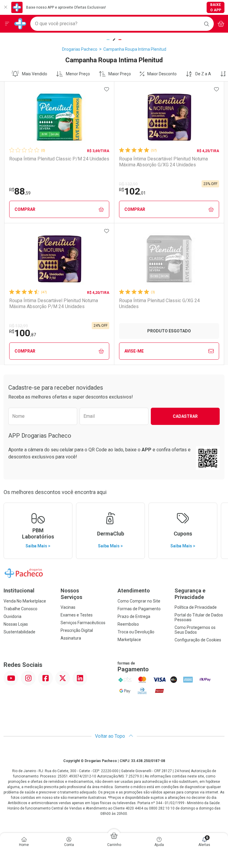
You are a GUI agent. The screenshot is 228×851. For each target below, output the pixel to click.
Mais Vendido (34, 73)
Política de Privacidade (196, 607)
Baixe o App (215, 7)
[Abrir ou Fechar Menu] (7, 24)
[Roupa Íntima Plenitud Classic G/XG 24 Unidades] (169, 259)
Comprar (25, 209)
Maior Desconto (162, 73)
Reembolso (128, 624)
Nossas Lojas (16, 624)
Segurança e (190, 593)
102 (132, 191)
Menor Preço (78, 73)
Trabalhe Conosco (20, 608)
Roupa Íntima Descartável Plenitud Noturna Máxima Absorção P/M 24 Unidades (53, 303)
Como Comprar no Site (139, 601)
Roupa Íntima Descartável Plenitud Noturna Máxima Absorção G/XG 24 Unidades (163, 161)
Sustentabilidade (19, 632)
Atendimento (134, 590)
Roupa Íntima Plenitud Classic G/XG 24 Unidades (159, 303)
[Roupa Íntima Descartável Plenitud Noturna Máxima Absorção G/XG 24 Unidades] (169, 117)
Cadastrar (185, 416)
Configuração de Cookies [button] (198, 640)
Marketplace (129, 639)
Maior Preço (119, 73)
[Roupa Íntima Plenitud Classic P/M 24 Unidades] (59, 117)
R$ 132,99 (128, 184)
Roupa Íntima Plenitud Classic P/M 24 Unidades (59, 159)
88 (20, 191)
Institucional (19, 590)
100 (22, 333)
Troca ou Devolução (136, 632)
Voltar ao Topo (110, 736)
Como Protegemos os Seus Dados (195, 630)
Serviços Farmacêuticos (83, 622)
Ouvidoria (12, 616)
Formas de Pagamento (139, 608)
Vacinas (68, 607)
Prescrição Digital (77, 630)
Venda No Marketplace (25, 601)
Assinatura (71, 638)
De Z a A (203, 73)
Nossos (71, 593)
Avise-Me (134, 351)
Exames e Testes (77, 615)
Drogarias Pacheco (79, 49)
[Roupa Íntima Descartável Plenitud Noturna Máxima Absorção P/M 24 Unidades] (59, 259)
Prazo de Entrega (134, 616)
